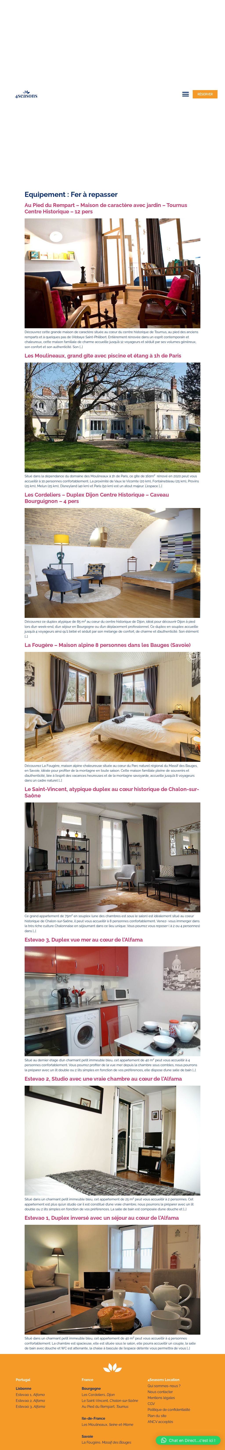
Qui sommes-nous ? (164, 1386)
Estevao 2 (24, 1401)
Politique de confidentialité (169, 1410)
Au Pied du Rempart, (105, 1407)
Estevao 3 (24, 1407)
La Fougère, (106, 1442)
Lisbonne (23, 1388)
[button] (185, 94)
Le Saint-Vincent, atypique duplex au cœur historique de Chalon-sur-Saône (112, 792)
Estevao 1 (23, 1395)
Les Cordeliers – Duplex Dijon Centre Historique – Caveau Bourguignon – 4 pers (97, 498)
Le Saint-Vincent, (110, 1401)
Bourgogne (91, 1388)
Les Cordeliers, (98, 1395)
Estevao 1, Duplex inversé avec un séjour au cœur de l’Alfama (102, 1218)
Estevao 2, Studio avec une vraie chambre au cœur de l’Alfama (103, 1079)
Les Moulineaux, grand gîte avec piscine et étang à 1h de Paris (103, 355)
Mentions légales (161, 1398)
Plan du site (157, 1416)
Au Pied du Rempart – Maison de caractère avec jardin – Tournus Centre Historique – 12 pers (106, 208)
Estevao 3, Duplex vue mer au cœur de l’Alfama (84, 939)
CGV (151, 1404)
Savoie (87, 1436)
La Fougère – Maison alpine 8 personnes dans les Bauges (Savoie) (108, 645)
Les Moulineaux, (107, 1425)
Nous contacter (160, 1392)
